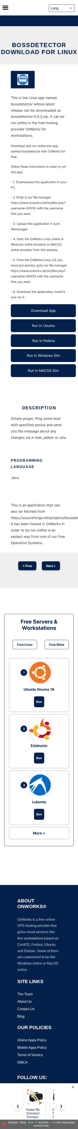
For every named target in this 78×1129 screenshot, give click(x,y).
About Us (24, 1001)
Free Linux (24, 644)
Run (39, 702)
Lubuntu (39, 802)
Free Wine (56, 644)
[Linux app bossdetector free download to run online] (23, 79)
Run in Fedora (43, 340)
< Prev (27, 566)
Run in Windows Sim (43, 355)
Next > (51, 566)
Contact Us (25, 1009)
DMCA (22, 1062)
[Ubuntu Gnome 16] (41, 672)
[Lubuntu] (41, 785)
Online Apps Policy (32, 1040)
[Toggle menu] (5, 7)
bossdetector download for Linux (39, 48)
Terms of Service (30, 1055)
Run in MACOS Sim (43, 370)
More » (39, 833)
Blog (20, 1016)
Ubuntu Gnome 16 (39, 689)
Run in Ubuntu (43, 325)
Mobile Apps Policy (32, 1047)
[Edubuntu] (41, 729)
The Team (25, 994)
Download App (43, 310)
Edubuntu (39, 745)
